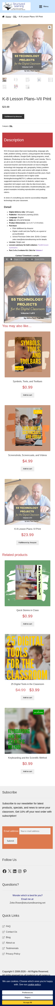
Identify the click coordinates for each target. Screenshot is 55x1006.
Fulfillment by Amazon (13, 116)
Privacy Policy (13, 954)
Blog (8, 937)
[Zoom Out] (27, 259)
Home (8, 16)
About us (10, 943)
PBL (15, 16)
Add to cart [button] (27, 395)
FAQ (8, 926)
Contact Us (11, 932)
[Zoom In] (32, 259)
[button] (49, 27)
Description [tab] (14, 140)
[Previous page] (7, 259)
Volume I (39, 250)
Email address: (11, 831)
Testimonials (12, 948)
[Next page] (11, 259)
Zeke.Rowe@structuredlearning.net (27, 903)
